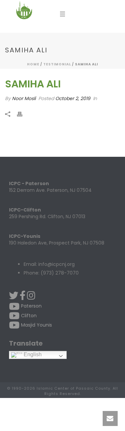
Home (33, 64)
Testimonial (57, 64)
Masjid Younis (36, 325)
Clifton (28, 315)
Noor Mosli (24, 98)
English (32, 354)
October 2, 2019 (72, 98)
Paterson (31, 306)
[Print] (23, 114)
